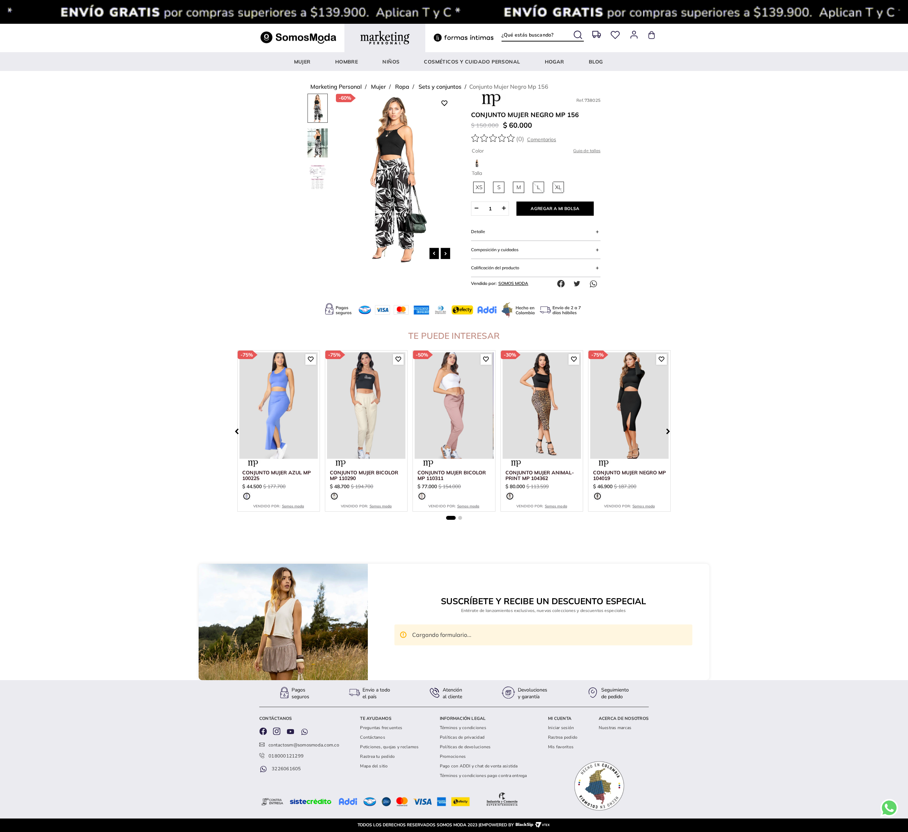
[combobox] (542, 35)
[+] (504, 208)
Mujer (378, 86)
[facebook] (562, 283)
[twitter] (579, 283)
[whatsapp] (595, 283)
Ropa (402, 86)
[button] (479, 187)
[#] (615, 35)
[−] (476, 208)
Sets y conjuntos (440, 86)
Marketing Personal (336, 86)
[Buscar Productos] (579, 33)
